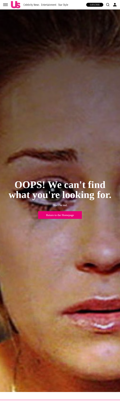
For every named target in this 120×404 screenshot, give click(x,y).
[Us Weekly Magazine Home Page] (15, 4)
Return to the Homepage (60, 215)
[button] (108, 5)
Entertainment (48, 5)
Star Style (63, 5)
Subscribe (95, 4)
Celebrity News (31, 5)
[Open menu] (5, 5)
